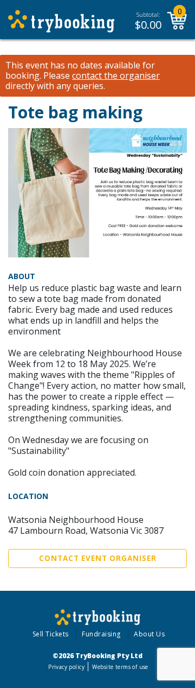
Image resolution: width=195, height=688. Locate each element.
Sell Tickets (50, 634)
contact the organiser (116, 76)
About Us (149, 634)
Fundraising (101, 634)
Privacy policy (66, 667)
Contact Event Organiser (98, 558)
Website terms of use (120, 667)
